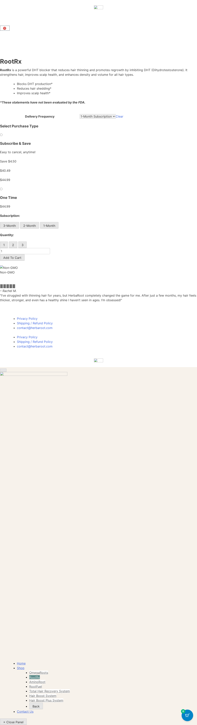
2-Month (29, 226)
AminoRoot (37, 682)
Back (36, 706)
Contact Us (25, 711)
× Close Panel (13, 722)
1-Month (49, 226)
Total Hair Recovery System (49, 691)
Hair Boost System (42, 696)
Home (21, 663)
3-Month (9, 226)
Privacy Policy (27, 318)
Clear (119, 116)
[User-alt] (5, 19)
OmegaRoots (38, 673)
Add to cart (12, 258)
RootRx (34, 677)
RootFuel (35, 686)
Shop (20, 668)
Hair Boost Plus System (46, 700)
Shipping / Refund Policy (35, 323)
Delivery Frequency (39, 116)
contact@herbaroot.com (35, 328)
